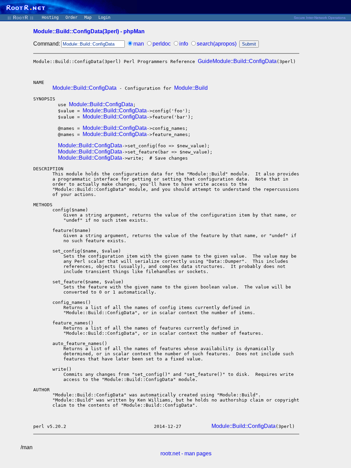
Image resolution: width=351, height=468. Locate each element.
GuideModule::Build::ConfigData (237, 61)
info (183, 44)
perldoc (162, 44)
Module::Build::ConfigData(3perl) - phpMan (89, 31)
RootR (21, 17)
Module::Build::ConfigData (84, 88)
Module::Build (191, 88)
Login (104, 17)
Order (71, 17)
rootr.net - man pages (185, 453)
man (138, 44)
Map (88, 17)
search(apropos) (217, 44)
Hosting (50, 17)
